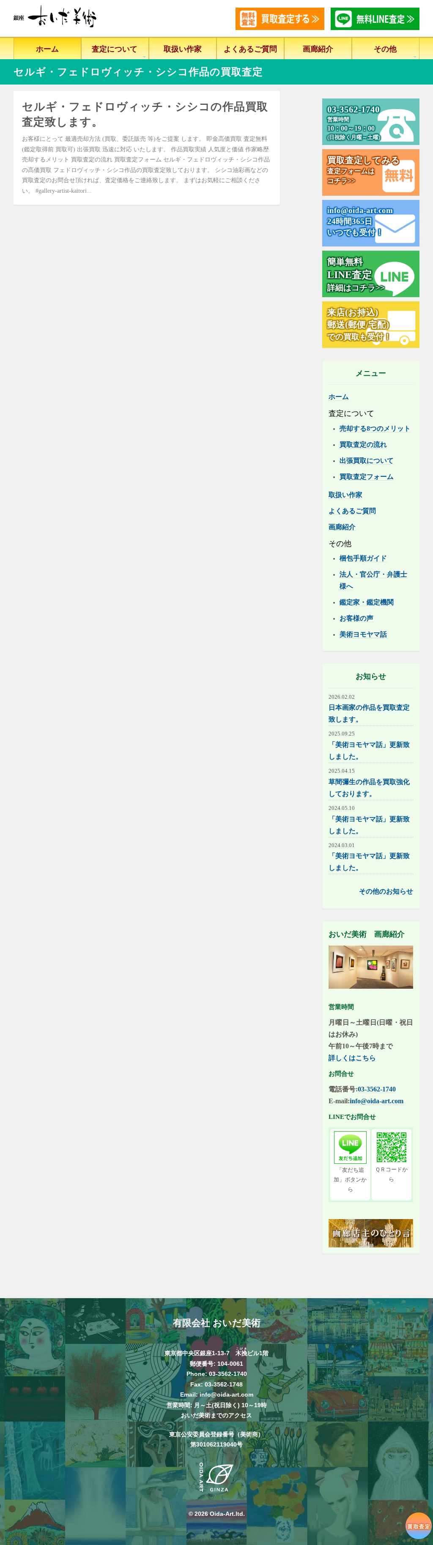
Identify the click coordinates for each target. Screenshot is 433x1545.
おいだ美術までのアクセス (216, 1415)
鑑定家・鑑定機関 (367, 602)
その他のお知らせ (386, 891)
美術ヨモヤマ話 (363, 634)
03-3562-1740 (377, 1089)
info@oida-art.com (376, 1101)
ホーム (47, 49)
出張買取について (367, 460)
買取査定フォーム (367, 476)
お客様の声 (356, 618)
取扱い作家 (183, 49)
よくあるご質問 (250, 49)
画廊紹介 (318, 49)
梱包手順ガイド (363, 558)
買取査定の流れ (363, 444)
